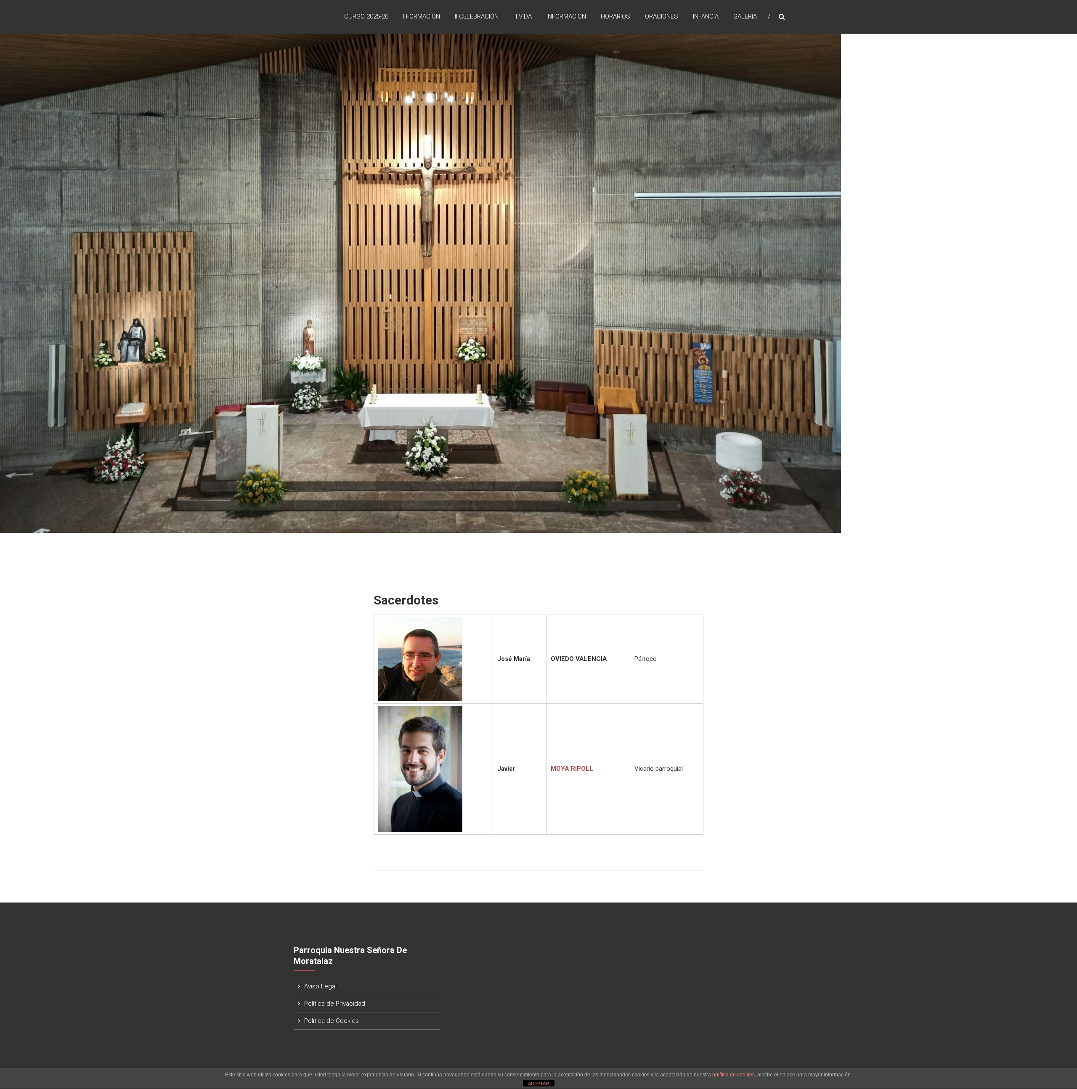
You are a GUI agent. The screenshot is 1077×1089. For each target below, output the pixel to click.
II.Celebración (477, 16)
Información (566, 16)
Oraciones (661, 16)
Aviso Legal (320, 986)
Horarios (615, 16)
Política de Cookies (331, 1021)
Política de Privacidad (334, 1003)
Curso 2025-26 (366, 16)
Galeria (745, 16)
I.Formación (421, 16)
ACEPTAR (538, 1083)
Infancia (706, 16)
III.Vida (522, 16)
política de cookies (733, 1075)
